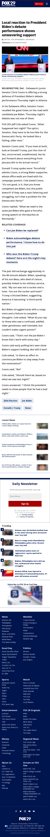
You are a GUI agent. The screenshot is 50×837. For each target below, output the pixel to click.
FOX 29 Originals (31, 710)
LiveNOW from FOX (30, 688)
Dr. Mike (5, 674)
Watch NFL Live (29, 769)
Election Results (29, 654)
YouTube (26, 699)
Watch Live (39, 4)
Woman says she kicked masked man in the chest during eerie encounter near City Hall (31, 532)
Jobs (3, 785)
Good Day (7, 648)
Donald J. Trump (12, 408)
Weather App (28, 639)
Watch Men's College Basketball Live (31, 788)
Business (5, 742)
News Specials (28, 691)
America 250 (6, 620)
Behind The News (30, 719)
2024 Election (30, 40)
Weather (27, 616)
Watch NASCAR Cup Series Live (30, 780)
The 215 (26, 727)
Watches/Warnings (30, 636)
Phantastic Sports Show (8, 684)
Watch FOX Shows (9, 725)
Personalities (7, 780)
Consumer (6, 745)
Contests (5, 713)
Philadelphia (6, 623)
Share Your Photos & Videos (10, 728)
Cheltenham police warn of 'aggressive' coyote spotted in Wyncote (28, 553)
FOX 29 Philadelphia (18, 40)
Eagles (4, 690)
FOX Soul (26, 697)
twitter (20, 811)
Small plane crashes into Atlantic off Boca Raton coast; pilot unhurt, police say (17, 435)
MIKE (25, 713)
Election (26, 651)
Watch (26, 679)
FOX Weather (28, 628)
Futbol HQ (6, 688)
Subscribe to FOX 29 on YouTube (22, 584)
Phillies (4, 696)
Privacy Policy (27, 515)
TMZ (3, 722)
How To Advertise (8, 777)
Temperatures (28, 633)
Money (5, 738)
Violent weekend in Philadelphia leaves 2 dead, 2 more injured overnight (17, 445)
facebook (16, 811)
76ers (4, 699)
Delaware (5, 631)
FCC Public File (7, 771)
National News (7, 637)
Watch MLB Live (29, 776)
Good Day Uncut (8, 671)
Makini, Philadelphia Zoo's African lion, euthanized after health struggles (30, 563)
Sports (5, 679)
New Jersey (6, 628)
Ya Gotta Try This (8, 665)
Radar (25, 630)
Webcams (27, 694)
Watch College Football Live (32, 772)
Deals (4, 748)
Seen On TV (6, 668)
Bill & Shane (27, 722)
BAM (25, 716)
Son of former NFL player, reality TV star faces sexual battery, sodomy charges (17, 466)
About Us (7, 762)
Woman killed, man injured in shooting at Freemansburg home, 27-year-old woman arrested (31, 573)
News (28, 408)
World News (6, 639)
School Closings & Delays (30, 624)
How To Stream (29, 683)
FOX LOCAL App (29, 742)
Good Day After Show (10, 651)
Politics (27, 648)
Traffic (4, 660)
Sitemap (5, 788)
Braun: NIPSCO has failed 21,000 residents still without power (17, 456)
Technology (6, 753)
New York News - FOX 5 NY (31, 751)
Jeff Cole (7, 40)
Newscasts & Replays (31, 686)
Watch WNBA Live (30, 796)
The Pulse (27, 733)
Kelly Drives (27, 725)
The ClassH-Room (9, 719)
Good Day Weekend (9, 654)
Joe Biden (27, 400)
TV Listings (6, 782)
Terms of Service (26, 517)
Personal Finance (8, 750)
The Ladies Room (30, 730)
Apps (4, 766)
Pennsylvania (7, 625)
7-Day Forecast (29, 620)
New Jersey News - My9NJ (30, 746)
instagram (25, 811)
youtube (29, 811)
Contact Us (6, 769)
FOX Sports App (8, 704)
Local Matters (28, 702)
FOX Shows (6, 716)
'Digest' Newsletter (9, 657)
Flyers (4, 693)
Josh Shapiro (28, 660)
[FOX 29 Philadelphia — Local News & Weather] (8, 3)
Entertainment (9, 710)
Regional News (31, 738)
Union (4, 701)
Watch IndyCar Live (30, 784)
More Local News (8, 634)
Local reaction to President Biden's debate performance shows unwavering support (24, 75)
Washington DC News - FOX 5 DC (32, 756)
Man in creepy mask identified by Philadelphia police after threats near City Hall (29, 542)
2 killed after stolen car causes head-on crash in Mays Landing (16, 425)
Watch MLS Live (29, 799)
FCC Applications (8, 774)
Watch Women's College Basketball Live (31, 792)
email (34, 811)
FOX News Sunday (9, 642)
